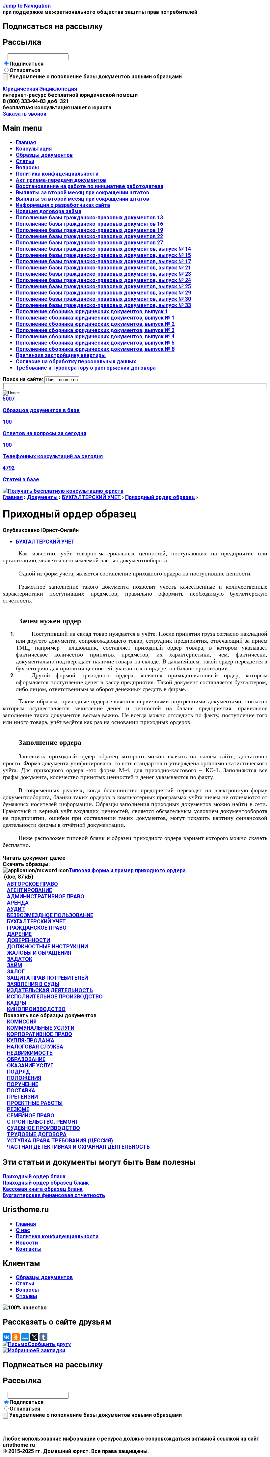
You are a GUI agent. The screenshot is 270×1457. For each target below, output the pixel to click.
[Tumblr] (43, 1337)
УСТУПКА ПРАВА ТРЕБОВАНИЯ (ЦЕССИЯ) (60, 1140)
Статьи (25, 161)
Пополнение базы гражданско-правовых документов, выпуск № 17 (103, 261)
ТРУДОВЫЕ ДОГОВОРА (37, 1134)
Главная (26, 142)
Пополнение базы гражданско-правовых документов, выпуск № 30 (103, 299)
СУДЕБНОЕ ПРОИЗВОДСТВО (43, 1128)
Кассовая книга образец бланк (43, 1189)
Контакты (28, 1249)
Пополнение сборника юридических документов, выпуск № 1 (95, 318)
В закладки (50, 1350)
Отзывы (26, 1296)
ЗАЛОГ (16, 971)
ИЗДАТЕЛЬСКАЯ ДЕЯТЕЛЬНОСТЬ (50, 990)
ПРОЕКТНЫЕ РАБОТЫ (35, 1103)
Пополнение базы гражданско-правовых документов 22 (89, 236)
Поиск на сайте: (23, 379)
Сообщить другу (49, 1344)
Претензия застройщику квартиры (61, 355)
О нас (23, 1230)
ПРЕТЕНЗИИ (22, 1097)
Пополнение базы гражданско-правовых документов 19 (89, 230)
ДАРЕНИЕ (19, 934)
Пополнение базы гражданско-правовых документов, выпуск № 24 (103, 280)
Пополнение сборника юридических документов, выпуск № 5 (95, 343)
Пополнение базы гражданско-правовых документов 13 (89, 217)
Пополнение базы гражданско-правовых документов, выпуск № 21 (103, 268)
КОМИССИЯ (22, 1022)
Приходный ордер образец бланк (46, 1183)
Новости (27, 1243)
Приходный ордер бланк (34, 1176)
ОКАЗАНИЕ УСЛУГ (30, 1065)
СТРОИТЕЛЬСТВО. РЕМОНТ (43, 1122)
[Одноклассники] (16, 1337)
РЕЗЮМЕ (18, 1109)
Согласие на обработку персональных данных (76, 361)
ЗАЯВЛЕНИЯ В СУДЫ (33, 984)
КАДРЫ (16, 1003)
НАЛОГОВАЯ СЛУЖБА (35, 1047)
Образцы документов (44, 155)
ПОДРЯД (18, 1072)
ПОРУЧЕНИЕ (22, 1084)
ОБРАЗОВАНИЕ (26, 1059)
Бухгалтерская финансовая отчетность (54, 1195)
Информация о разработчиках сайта (63, 205)
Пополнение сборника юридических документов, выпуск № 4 (95, 336)
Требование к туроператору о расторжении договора (86, 368)
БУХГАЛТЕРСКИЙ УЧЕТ (91, 497)
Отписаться (25, 70)
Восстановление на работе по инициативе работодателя (89, 186)
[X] (34, 1337)
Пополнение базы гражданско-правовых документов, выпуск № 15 (103, 255)
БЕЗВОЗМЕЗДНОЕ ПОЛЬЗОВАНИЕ (50, 915)
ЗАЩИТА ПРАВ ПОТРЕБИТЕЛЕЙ (47, 978)
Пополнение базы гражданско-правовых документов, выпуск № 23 (103, 274)
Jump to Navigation (27, 6)
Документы (42, 497)
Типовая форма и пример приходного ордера (127, 870)
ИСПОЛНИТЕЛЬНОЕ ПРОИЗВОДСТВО (55, 997)
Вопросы (27, 167)
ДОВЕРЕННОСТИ (28, 940)
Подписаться (26, 64)
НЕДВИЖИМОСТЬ (30, 1053)
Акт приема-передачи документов (61, 180)
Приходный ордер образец (160, 497)
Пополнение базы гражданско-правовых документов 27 (89, 242)
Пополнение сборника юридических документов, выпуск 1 (92, 311)
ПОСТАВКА (21, 1090)
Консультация (34, 149)
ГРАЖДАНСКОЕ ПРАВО (37, 928)
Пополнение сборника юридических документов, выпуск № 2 (95, 324)
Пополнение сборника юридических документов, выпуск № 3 (95, 330)
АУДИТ (16, 909)
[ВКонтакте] (7, 1337)
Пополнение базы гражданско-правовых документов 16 (89, 224)
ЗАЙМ (14, 965)
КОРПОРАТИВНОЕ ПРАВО (39, 1034)
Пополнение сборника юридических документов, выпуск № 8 (95, 349)
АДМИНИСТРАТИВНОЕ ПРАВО (45, 896)
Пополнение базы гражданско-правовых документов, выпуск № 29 (103, 293)
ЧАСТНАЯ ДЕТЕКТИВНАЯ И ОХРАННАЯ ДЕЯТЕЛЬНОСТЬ (78, 1147)
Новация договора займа (48, 211)
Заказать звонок (24, 114)
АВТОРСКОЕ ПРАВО (32, 884)
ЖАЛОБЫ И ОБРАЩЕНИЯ (39, 953)
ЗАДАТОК (19, 959)
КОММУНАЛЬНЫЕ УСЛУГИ (40, 1028)
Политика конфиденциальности (57, 174)
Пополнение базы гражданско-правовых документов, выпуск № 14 (103, 249)
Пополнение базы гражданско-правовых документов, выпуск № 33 (103, 305)
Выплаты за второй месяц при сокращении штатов (82, 192)
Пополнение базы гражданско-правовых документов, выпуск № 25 (103, 286)
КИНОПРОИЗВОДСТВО (36, 1009)
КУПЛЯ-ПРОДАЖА (30, 1040)
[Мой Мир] (25, 1337)
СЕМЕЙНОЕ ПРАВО (30, 1115)
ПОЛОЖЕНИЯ (24, 1078)
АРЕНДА (18, 903)
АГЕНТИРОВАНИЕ (29, 890)
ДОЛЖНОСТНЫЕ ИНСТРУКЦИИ (47, 946)
